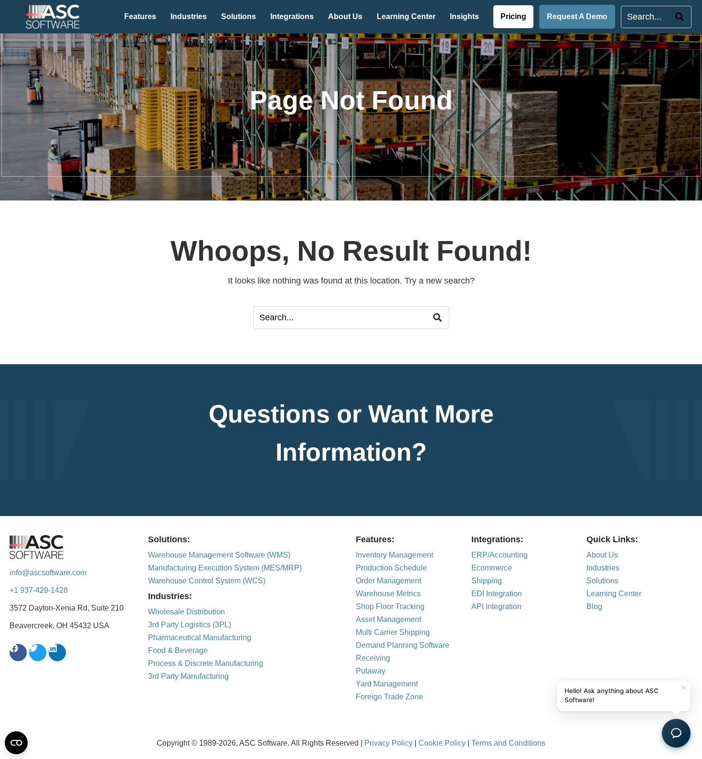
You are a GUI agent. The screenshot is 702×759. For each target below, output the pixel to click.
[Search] (683, 17)
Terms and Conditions (508, 743)
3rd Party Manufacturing (188, 676)
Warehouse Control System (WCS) (207, 581)
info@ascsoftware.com (48, 573)
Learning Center (406, 16)
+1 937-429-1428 (39, 590)
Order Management (388, 581)
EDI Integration (496, 594)
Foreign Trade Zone (389, 697)
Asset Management (388, 619)
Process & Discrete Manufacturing (205, 663)
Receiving (373, 658)
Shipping (486, 581)
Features (140, 16)
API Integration (496, 606)
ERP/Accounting (499, 555)
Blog (594, 606)
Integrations (292, 16)
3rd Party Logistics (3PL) (189, 625)
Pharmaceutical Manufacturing (199, 637)
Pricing (513, 16)
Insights (464, 16)
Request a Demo (577, 16)
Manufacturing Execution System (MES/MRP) (225, 568)
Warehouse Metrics (388, 594)
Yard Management (387, 684)
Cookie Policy (442, 743)
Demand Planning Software (402, 645)
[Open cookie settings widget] (16, 742)
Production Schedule (391, 568)
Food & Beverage (178, 650)
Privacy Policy (388, 743)
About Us (345, 16)
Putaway (370, 671)
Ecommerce (491, 568)
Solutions (238, 16)
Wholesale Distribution (186, 612)
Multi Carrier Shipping (393, 632)
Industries (188, 16)
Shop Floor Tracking (390, 606)
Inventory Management (394, 555)
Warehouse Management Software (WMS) (219, 555)
